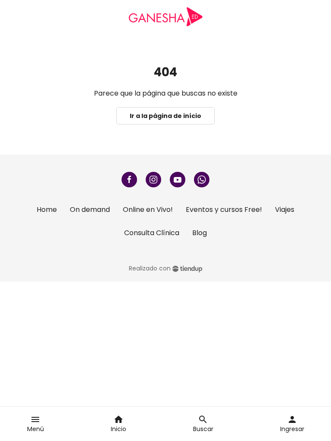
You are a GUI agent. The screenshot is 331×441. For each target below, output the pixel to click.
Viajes (284, 209)
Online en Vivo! (148, 209)
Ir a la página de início (165, 116)
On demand (90, 209)
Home (47, 209)
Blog (199, 233)
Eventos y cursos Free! (224, 209)
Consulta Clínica (151, 233)
